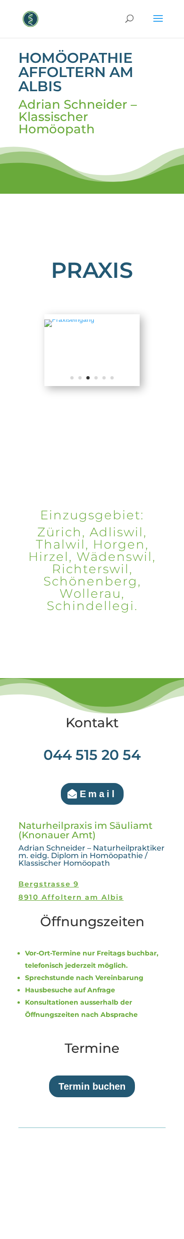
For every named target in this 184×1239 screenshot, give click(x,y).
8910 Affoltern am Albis (71, 897)
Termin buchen (92, 1086)
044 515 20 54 (92, 755)
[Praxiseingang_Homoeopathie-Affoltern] (69, 319)
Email (98, 794)
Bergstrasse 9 (48, 883)
